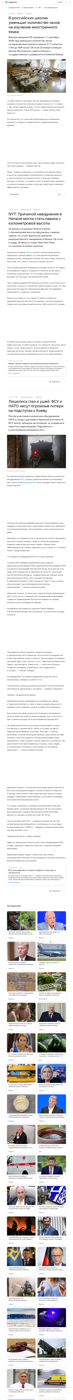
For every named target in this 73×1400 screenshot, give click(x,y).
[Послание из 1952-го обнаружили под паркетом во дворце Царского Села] (21, 986)
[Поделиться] (59, 194)
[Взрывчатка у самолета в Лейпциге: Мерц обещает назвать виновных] (51, 1261)
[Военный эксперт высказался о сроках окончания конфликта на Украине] (21, 925)
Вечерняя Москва (25, 209)
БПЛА (39, 680)
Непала (29, 252)
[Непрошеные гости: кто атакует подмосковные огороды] (21, 1017)
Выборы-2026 (15, 7)
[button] (36, 76)
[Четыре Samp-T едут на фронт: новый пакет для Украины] (51, 1353)
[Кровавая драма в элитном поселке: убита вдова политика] (51, 1322)
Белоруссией (29, 482)
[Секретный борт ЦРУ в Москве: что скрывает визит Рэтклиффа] (51, 1230)
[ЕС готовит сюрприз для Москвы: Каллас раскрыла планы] (21, 1047)
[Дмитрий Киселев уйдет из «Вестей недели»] (51, 925)
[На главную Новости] (12, 2)
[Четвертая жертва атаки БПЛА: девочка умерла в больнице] (51, 1383)
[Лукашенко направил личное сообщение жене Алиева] (51, 1017)
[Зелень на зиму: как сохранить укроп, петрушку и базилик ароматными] (51, 986)
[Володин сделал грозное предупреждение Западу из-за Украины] (21, 1139)
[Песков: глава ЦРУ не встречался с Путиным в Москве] (21, 1383)
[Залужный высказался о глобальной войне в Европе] (21, 1261)
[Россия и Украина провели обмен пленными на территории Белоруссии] (51, 1200)
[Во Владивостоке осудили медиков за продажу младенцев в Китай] (21, 1353)
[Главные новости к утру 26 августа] (51, 956)
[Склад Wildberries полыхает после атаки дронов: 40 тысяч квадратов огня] (21, 1230)
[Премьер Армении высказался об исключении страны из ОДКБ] (21, 1200)
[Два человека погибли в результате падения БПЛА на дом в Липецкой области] (21, 1169)
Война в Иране (29, 7)
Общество (29, 13)
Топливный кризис (51, 7)
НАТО (22, 479)
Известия (20, 13)
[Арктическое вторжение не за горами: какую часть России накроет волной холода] (21, 1322)
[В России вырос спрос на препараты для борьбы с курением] (51, 1292)
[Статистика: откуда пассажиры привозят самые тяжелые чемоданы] (21, 1078)
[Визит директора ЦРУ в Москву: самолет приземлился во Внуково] (51, 1108)
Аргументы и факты (26, 397)
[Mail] (6, 2)
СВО (39, 7)
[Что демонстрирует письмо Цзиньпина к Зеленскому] (51, 1169)
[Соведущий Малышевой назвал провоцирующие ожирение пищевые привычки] (21, 1108)
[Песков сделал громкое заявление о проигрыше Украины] (21, 956)
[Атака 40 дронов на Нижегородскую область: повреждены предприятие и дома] (21, 1292)
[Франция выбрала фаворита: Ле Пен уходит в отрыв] (51, 1078)
